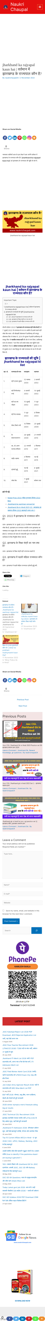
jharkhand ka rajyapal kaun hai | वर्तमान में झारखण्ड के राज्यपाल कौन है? (22, 308)
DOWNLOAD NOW (22, 1301)
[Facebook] (5, 135)
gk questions (17, 753)
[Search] (36, 930)
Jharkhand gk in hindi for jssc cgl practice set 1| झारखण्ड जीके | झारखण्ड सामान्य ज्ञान (19, 822)
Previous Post (23, 700)
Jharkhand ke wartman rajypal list (21, 504)
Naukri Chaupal (19, 7)
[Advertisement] (22, 39)
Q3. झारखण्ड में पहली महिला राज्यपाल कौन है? (21, 321)
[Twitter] (10, 135)
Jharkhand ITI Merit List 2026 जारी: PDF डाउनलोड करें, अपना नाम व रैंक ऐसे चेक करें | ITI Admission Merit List (18, 1061)
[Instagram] (29, 135)
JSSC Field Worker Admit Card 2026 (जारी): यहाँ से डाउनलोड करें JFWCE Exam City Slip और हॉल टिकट (19, 1075)
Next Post (23, 706)
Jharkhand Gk (23, 750)
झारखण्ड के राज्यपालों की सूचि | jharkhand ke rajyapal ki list (20, 313)
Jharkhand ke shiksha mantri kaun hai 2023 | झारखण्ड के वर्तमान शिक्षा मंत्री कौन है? (29, 619)
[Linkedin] (14, 135)
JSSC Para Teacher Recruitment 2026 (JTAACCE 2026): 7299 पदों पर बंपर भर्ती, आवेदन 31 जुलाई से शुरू (19, 1048)
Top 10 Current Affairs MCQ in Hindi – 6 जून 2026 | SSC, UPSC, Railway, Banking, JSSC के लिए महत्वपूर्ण (20, 1141)
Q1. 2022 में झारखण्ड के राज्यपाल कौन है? (20, 317)
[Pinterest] (19, 135)
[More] (34, 135)
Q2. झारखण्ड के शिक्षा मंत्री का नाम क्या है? (20, 319)
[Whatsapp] (24, 135)
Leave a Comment (9, 750)
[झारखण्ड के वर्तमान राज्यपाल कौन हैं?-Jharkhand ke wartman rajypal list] (11, 618)
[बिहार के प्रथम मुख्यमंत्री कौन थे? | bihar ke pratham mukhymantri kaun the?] (10, 639)
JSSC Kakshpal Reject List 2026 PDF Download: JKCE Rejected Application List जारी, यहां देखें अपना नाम (19, 1035)
